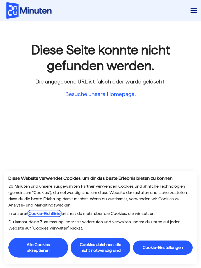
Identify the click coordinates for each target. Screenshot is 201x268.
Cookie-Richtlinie (44, 213)
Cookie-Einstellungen (163, 247)
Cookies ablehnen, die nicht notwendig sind (100, 247)
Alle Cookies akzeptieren (38, 247)
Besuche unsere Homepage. (100, 94)
